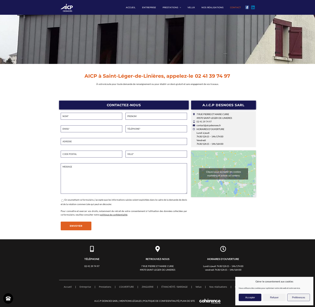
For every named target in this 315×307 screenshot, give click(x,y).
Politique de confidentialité (161, 300)
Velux (198, 286)
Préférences (298, 297)
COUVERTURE (126, 286)
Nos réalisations (218, 286)
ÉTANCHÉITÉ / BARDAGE (174, 286)
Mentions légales (130, 300)
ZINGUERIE (148, 286)
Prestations (105, 286)
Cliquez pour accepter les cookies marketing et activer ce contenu (223, 173)
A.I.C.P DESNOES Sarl (106, 300)
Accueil (68, 286)
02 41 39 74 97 (212, 76)
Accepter (250, 297)
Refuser (274, 297)
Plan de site (187, 300)
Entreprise (85, 286)
